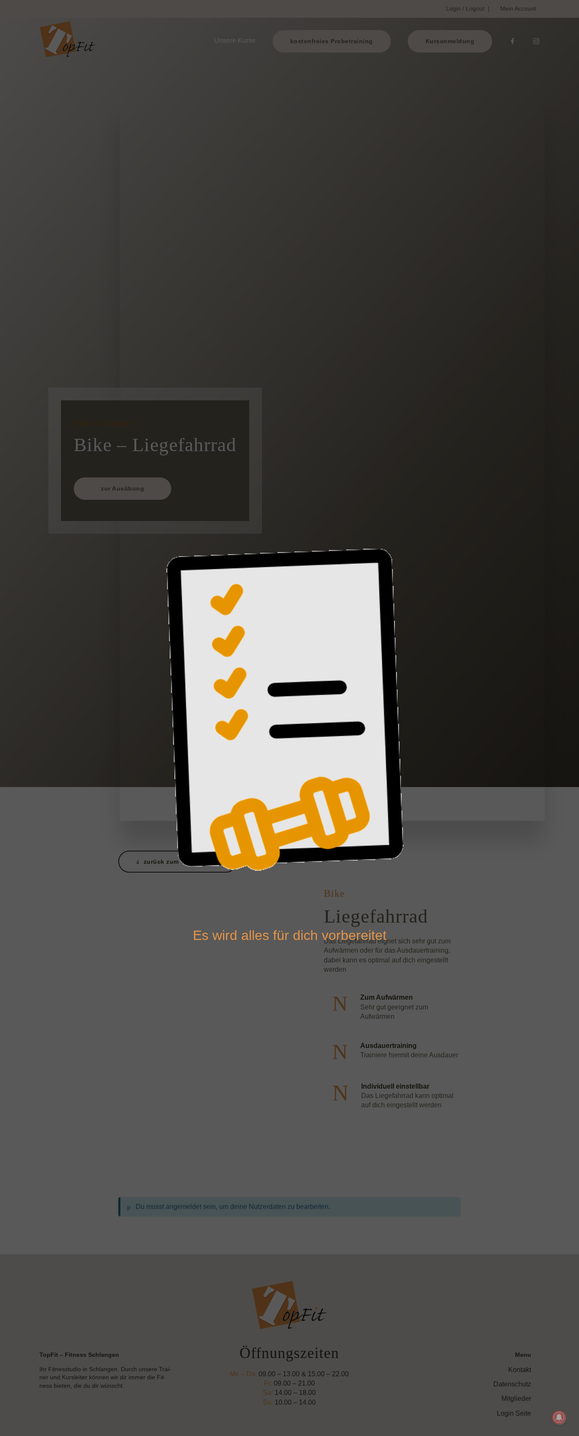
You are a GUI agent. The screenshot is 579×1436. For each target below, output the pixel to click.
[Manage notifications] (559, 1417)
